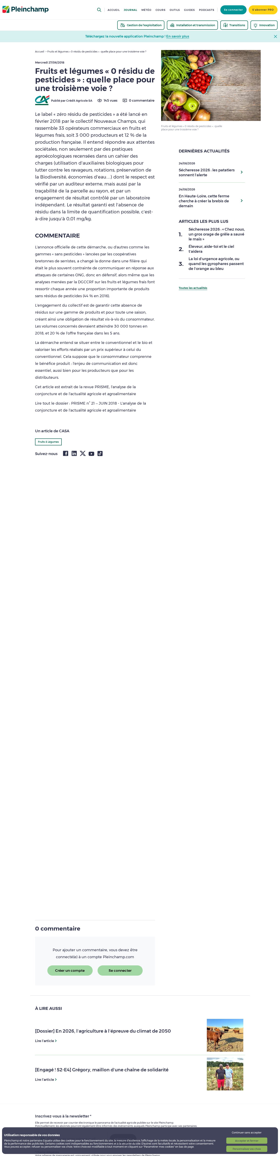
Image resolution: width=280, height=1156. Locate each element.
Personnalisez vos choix (247, 1148)
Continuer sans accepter (247, 1132)
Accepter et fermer (246, 1140)
